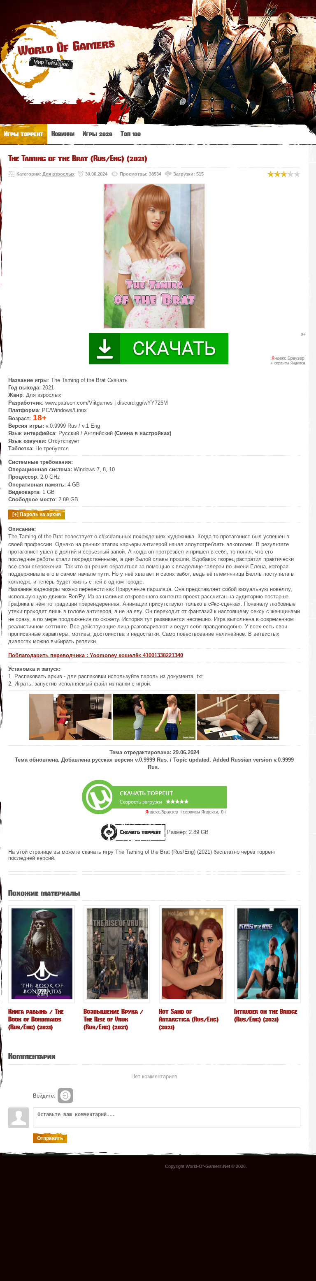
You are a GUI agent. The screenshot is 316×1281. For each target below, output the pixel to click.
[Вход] (65, 1095)
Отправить (50, 1138)
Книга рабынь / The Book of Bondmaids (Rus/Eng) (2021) (35, 1019)
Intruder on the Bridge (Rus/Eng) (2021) (265, 1015)
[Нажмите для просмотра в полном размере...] (70, 738)
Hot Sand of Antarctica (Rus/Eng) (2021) (188, 1019)
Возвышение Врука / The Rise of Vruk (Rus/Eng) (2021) (113, 1019)
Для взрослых (58, 173)
